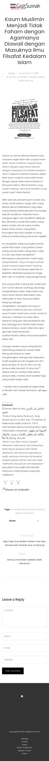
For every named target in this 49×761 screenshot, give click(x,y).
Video (24, 753)
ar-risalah (16, 509)
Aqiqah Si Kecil (24, 750)
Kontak (24, 741)
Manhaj (29, 80)
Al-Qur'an (11, 76)
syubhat (40, 509)
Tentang (24, 738)
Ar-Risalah (22, 76)
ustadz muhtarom (24, 513)
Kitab (21, 80)
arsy (24, 509)
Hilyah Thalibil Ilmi (24, 747)
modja (11, 73)
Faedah (33, 76)
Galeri (24, 744)
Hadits (41, 76)
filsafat (31, 509)
